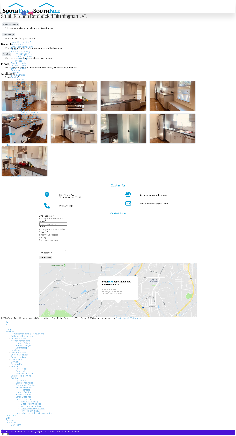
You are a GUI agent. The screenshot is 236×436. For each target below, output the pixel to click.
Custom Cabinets (19, 65)
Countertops (8, 34)
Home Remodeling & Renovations (21, 43)
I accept (5, 434)
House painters (23, 110)
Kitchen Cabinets (24, 54)
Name (42, 221)
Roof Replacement (25, 84)
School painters (23, 105)
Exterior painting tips (31, 114)
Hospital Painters (24, 98)
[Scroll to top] (2, 429)
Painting (15, 89)
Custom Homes (18, 49)
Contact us (12, 169)
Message (44, 237)
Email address (46, 216)
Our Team (16, 176)
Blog (8, 145)
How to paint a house (31, 121)
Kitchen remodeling (20, 51)
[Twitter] (7, 325)
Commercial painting (21, 86)
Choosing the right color (32, 119)
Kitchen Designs (23, 56)
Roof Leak (21, 82)
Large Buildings (23, 107)
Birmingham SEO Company (129, 318)
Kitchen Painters (24, 103)
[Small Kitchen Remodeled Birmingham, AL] (74, 96)
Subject (43, 232)
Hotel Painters (23, 100)
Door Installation (19, 63)
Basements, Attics (24, 93)
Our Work (10, 133)
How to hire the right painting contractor (26, 125)
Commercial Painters (26, 96)
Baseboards (16, 70)
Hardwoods (16, 61)
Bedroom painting (30, 112)
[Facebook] (7, 322)
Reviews (10, 157)
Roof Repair (21, 79)
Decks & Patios (18, 75)
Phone (42, 227)
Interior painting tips (31, 117)
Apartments (22, 91)
